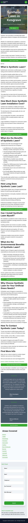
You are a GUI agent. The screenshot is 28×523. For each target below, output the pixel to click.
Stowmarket (5, 442)
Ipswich (2, 361)
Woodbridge (11, 361)
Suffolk (6, 361)
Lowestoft (4, 453)
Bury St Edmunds (6, 447)
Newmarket (5, 457)
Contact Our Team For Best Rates (14, 134)
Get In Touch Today (14, 60)
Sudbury (4, 444)
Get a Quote (13, 28)
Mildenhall (4, 455)
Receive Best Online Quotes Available (14, 209)
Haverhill (4, 451)
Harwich (17, 361)
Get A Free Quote (14, 425)
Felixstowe (21, 361)
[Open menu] (26, 2)
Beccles (4, 449)
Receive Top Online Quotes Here (14, 279)
